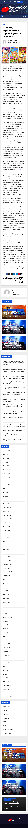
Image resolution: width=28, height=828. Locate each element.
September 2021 (7, 659)
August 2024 (6, 530)
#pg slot (19, 42)
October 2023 (6, 568)
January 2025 (6, 511)
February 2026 (7, 469)
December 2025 (7, 477)
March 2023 (6, 594)
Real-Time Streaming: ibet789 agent (13, 417)
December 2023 (7, 560)
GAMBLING (10, 310)
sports (4, 725)
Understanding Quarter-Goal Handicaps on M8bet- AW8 (14, 803)
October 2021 (6, 655)
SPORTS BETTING (20, 310)
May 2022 (5, 628)
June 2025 (6, 492)
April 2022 (5, 632)
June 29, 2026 (9, 806)
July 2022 (5, 621)
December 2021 (7, 647)
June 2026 (6, 458)
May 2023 (5, 587)
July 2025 (5, 488)
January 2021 (6, 689)
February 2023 (7, 598)
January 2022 (6, 644)
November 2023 (7, 564)
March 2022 (6, 636)
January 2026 (6, 473)
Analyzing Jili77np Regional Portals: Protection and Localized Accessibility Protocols (13, 362)
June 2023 (6, 583)
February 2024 (7, 553)
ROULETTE (6, 718)
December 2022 (7, 606)
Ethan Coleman (13, 40)
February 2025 (7, 507)
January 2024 (6, 556)
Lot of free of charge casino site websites (9, 279)
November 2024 (7, 519)
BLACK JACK (6, 706)
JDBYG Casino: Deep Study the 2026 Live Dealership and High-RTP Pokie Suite (13, 406)
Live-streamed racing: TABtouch (12, 421)
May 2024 (5, 541)
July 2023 (5, 579)
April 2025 (5, 500)
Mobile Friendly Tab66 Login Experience (14, 430)
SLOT (4, 24)
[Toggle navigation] (13, 16)
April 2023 (5, 591)
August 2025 (6, 485)
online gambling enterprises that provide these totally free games (18, 280)
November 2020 (7, 697)
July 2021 (5, 666)
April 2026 (5, 462)
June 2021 (5, 670)
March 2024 (6, 549)
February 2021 (7, 685)
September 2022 (7, 617)
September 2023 (7, 572)
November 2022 (7, 609)
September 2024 (7, 526)
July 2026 (5, 454)
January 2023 (6, 602)
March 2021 (6, 681)
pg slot (19, 169)
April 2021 (5, 678)
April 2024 (5, 545)
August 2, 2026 (9, 773)
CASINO (5, 310)
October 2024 (6, 522)
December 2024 (7, 515)
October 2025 (6, 481)
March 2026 (6, 466)
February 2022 (7, 640)
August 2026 (6, 450)
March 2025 (6, 503)
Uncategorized (7, 733)
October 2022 (6, 613)
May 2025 (5, 496)
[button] (23, 16)
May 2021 (5, 674)
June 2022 (6, 625)
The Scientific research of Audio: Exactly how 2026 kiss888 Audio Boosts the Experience (14, 399)
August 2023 (6, 575)
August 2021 (6, 662)
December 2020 (7, 693)
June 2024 (6, 538)
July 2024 (5, 534)
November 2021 (7, 651)
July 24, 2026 (9, 790)
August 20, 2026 (9, 757)
